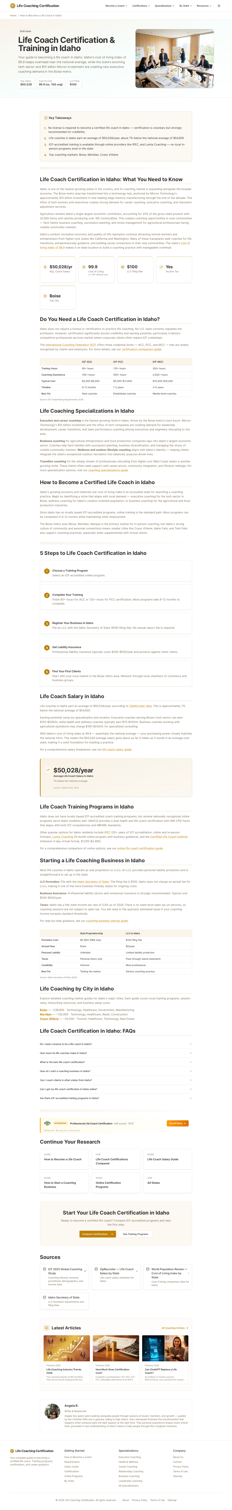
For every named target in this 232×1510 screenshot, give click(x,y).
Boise (43, 1010)
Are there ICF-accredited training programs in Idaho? (69, 1098)
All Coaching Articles (173, 1327)
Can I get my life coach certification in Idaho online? (68, 1089)
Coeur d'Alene (49, 1018)
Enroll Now (175, 1123)
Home (13, 15)
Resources (203, 5)
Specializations (163, 5)
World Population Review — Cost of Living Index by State (169, 1273)
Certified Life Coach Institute (169, 836)
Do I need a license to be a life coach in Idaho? (66, 1044)
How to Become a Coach (78, 1457)
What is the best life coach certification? (62, 1062)
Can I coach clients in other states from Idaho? (66, 1080)
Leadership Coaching (130, 1480)
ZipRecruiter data (140, 706)
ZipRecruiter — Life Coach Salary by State (117, 1271)
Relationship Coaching (131, 1471)
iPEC (107, 832)
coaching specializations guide (108, 470)
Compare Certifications (95, 1234)
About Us (178, 1457)
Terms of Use (180, 1471)
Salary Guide (71, 1466)
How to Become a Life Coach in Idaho (41, 15)
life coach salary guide (116, 749)
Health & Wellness (128, 1461)
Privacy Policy (181, 1466)
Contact (177, 1461)
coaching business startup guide (107, 920)
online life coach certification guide (140, 848)
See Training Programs (135, 1234)
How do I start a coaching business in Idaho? (65, 1071)
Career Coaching (128, 1466)
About (125, 1500)
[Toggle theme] (219, 6)
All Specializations (129, 1485)
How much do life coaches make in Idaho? (63, 1053)
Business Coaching (129, 1476)
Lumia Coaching (62, 836)
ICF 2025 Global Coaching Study (65, 1271)
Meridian (46, 1014)
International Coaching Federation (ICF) (71, 344)
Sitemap (177, 1476)
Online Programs (73, 1476)
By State (184, 5)
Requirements (72, 1461)
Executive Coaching (130, 1457)
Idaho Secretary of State (93, 881)
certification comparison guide (141, 349)
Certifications (139, 5)
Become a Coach (115, 5)
